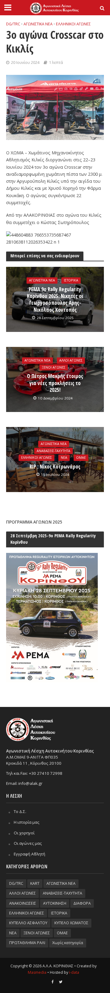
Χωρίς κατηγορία (67, 942)
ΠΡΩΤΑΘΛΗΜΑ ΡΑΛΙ (27, 942)
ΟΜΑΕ (81, 458)
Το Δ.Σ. (20, 811)
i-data (74, 972)
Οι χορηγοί (24, 833)
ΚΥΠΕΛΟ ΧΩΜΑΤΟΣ (71, 922)
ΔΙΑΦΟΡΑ (82, 903)
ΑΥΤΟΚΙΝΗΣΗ (54, 903)
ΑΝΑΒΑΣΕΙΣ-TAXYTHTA (53, 451)
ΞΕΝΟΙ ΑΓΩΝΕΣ (53, 367)
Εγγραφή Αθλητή (29, 854)
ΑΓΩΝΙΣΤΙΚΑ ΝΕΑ (38, 24)
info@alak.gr (30, 783)
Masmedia (37, 972)
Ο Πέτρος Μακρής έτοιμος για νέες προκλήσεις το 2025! (55, 383)
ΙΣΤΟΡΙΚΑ (71, 280)
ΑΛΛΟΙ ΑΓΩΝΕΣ (70, 360)
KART (34, 883)
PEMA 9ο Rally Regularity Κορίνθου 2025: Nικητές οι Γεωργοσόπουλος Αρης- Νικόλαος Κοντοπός (55, 299)
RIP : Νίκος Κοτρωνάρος (55, 466)
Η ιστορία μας (26, 822)
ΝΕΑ (64, 458)
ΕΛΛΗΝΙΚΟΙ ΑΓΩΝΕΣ (73, 24)
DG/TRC (13, 24)
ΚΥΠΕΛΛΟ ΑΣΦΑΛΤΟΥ (28, 922)
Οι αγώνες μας (28, 843)
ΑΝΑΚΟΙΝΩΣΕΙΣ (22, 903)
